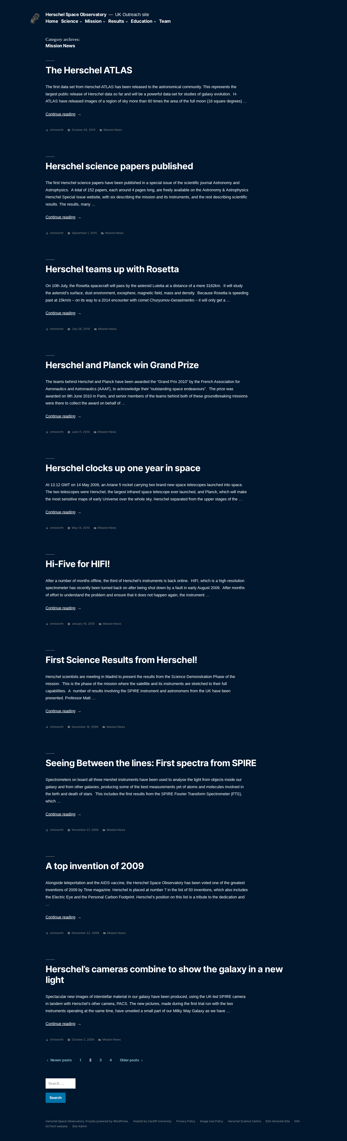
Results (116, 21)
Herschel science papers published (119, 166)
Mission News (113, 130)
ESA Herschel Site (278, 1121)
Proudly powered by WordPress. (107, 1121)
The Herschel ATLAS (89, 70)
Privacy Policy (185, 1121)
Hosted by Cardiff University (152, 1121)
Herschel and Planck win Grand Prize (122, 364)
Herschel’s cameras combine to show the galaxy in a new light (164, 974)
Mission (93, 21)
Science (69, 21)
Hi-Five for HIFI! (78, 563)
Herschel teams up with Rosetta (112, 269)
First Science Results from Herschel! (121, 659)
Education (141, 21)
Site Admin (79, 1126)
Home (52, 21)
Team (165, 21)
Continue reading (63, 114)
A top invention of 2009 (95, 865)
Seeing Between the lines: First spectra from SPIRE (151, 762)
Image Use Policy (211, 1121)
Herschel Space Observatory (76, 14)
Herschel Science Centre (244, 1121)
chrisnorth (56, 130)
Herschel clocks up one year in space (123, 467)
